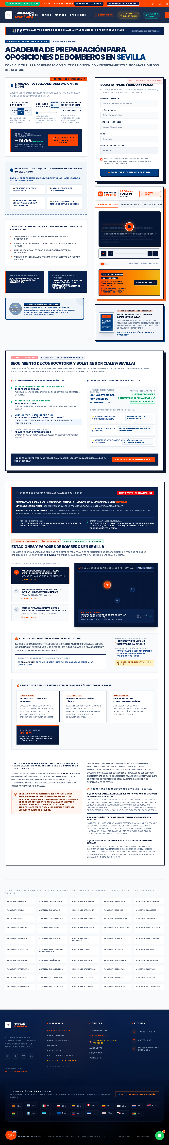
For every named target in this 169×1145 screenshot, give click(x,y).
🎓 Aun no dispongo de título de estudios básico (64, 202)
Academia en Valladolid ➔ (51, 986)
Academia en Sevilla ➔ (146, 968)
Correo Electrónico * (111, 121)
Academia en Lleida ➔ (113, 949)
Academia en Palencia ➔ (18, 968)
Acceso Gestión (98, 1030)
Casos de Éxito (130, 204)
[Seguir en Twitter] (23, 1055)
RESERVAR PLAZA (144, 282)
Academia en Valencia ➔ (18, 986)
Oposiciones (78, 15)
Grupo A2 (27, 111)
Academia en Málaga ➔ (49, 960)
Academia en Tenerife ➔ (82, 977)
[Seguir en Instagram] (7, 1055)
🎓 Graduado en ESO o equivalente (24, 189)
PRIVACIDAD (95, 1052)
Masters (60, 15)
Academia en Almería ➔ (114, 901)
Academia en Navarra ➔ (115, 960)
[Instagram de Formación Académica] (160, 3)
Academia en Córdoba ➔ (147, 918)
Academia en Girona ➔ (49, 927)
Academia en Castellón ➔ (83, 918)
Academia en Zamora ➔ (114, 986)
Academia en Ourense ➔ (147, 960)
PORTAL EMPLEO (97, 1035)
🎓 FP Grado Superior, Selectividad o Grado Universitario (25, 202)
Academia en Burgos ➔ (114, 909)
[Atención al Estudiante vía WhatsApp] (159, 1135)
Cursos (33, 15)
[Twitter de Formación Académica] (153, 3)
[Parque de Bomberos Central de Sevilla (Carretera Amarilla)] (107, 584)
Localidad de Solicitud (112, 145)
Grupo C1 (20, 111)
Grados (46, 15)
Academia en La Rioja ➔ (17, 949)
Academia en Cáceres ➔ (147, 909)
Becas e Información (130, 15)
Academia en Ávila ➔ (16, 909)
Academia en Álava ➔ (16, 901)
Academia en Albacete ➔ (50, 901)
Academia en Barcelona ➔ (84, 909)
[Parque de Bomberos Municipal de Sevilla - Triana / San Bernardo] (132, 588)
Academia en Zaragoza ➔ (148, 986)
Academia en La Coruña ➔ (148, 938)
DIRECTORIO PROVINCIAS (60, 1055)
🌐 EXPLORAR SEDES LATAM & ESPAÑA (137, 1094)
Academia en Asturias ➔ (147, 901)
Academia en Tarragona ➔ (51, 977)
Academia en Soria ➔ (16, 977)
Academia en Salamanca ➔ (84, 968)
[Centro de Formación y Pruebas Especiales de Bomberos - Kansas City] (117, 599)
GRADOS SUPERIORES (58, 1040)
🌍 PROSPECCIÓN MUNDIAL (123, 3)
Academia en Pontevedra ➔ (52, 968)
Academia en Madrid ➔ (17, 960)
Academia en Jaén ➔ (113, 938)
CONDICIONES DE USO (58, 1066)
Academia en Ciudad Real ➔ (116, 918)
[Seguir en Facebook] (15, 1055)
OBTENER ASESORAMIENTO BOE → (133, 459)
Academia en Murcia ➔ (82, 960)
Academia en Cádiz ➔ (16, 918)
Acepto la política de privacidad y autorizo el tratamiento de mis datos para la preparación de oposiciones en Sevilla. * (127, 160)
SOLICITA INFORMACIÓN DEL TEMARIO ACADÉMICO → (135, 333)
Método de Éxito (153, 204)
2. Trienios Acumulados (42, 104)
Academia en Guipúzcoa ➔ (148, 927)
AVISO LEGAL (95, 1047)
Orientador (106, 15)
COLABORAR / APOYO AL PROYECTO (103, 1041)
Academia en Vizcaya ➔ (82, 986)
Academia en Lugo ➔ (145, 949)
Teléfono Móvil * (109, 110)
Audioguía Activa (108, 204)
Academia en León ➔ (81, 949)
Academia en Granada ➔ (83, 927)
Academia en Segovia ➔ (114, 968)
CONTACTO (95, 1057)
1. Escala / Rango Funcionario (19, 103)
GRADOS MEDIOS (55, 1035)
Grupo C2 (14, 111)
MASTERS (52, 1045)
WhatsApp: (23, 4)
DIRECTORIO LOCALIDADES (61, 1060)
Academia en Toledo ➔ (146, 977)
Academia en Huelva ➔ (17, 938)
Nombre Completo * (110, 98)
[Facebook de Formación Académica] (146, 3)
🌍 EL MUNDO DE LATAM (89, 3)
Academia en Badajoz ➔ (50, 909)
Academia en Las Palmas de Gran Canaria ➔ (52, 950)
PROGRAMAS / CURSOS (58, 1030)
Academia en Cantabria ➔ (51, 918)
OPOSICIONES (54, 1050)
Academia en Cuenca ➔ (17, 927)
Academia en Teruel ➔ (114, 977)
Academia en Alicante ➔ (83, 901)
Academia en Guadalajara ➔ (116, 928)
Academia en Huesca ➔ (49, 938)
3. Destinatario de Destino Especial (71, 103)
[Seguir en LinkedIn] (31, 1055)
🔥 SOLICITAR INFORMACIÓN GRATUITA (129, 172)
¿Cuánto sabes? (153, 15)
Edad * (103, 133)
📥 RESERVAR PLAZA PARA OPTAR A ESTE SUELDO (63, 139)
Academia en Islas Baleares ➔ (80, 939)
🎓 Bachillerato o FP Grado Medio (61, 189)
